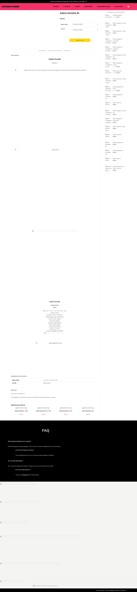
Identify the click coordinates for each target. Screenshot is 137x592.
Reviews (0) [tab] (67, 50)
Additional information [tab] (55, 50)
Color (63, 29)
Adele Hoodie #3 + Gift (65, 411)
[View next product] (97, 13)
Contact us (25, 474)
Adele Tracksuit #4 (88, 411)
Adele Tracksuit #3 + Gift (43, 411)
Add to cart (80, 40)
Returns (117, 590)
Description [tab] (42, 50)
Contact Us (123, 590)
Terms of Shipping (109, 590)
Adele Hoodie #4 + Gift (21, 411)
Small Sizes (64, 24)
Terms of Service (100, 590)
